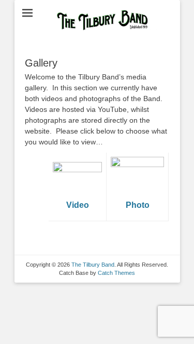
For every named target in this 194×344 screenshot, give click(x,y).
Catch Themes (116, 273)
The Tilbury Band (92, 264)
